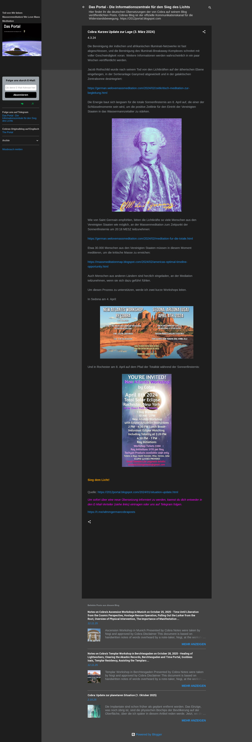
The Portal (7, 132)
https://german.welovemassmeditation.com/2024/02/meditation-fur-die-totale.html (140, 238)
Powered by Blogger (148, 734)
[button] (204, 32)
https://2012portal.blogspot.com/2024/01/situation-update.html (138, 492)
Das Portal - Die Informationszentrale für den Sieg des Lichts (139, 7)
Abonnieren (20, 94)
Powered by (14, 103)
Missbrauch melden (12, 149)
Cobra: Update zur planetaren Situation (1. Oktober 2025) (122, 695)
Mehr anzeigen (194, 644)
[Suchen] (210, 7)
